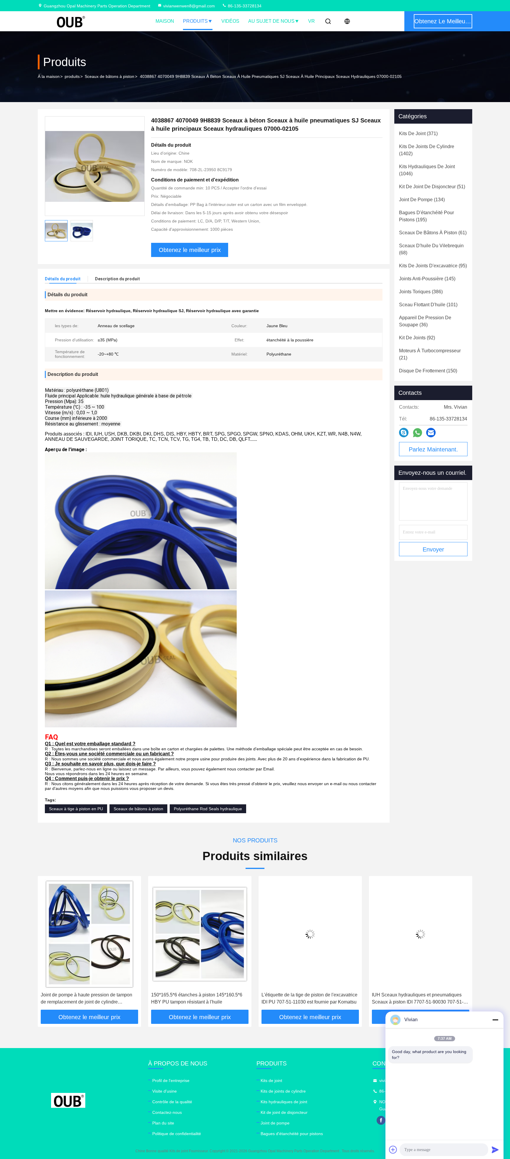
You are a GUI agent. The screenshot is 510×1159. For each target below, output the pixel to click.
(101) (428, 304)
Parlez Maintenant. (433, 449)
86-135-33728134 (244, 6)
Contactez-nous (167, 1112)
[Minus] (495, 1019)
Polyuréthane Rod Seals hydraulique (208, 808)
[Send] (495, 1149)
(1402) (426, 150)
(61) (433, 232)
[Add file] (393, 1149)
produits (72, 76)
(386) (421, 291)
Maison (165, 21)
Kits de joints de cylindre (283, 1091)
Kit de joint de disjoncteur (284, 1112)
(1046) (427, 170)
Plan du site (163, 1123)
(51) (432, 186)
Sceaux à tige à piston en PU (76, 808)
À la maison (49, 76)
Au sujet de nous (271, 21)
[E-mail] (431, 432)
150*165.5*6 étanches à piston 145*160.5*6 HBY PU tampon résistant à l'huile (196, 998)
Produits (195, 21)
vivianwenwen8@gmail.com (189, 6)
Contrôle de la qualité (172, 1101)
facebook (381, 1120)
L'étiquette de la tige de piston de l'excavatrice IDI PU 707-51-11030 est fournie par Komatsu (309, 998)
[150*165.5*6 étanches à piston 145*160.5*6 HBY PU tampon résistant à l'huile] (200, 934)
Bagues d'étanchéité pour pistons (292, 1133)
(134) (422, 199)
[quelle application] (417, 433)
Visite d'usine (164, 1091)
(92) (417, 337)
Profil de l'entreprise (170, 1080)
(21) (430, 354)
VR (311, 21)
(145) (427, 278)
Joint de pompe (275, 1123)
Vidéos (230, 21)
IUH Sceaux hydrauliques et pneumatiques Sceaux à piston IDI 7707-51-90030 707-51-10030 (417, 999)
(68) (431, 249)
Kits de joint (271, 1080)
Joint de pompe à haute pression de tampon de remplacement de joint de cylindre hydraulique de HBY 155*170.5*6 (86, 999)
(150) (428, 370)
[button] (48, 945)
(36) (425, 321)
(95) (433, 265)
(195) (426, 216)
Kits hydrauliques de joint (284, 1101)
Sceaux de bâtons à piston (109, 76)
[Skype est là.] (404, 432)
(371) (418, 133)
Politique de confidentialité (176, 1133)
